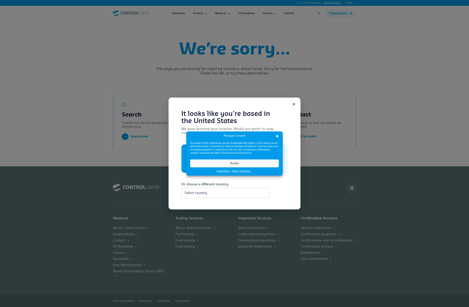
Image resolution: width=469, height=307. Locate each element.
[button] (277, 136)
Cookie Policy (223, 171)
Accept (234, 163)
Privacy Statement (241, 171)
